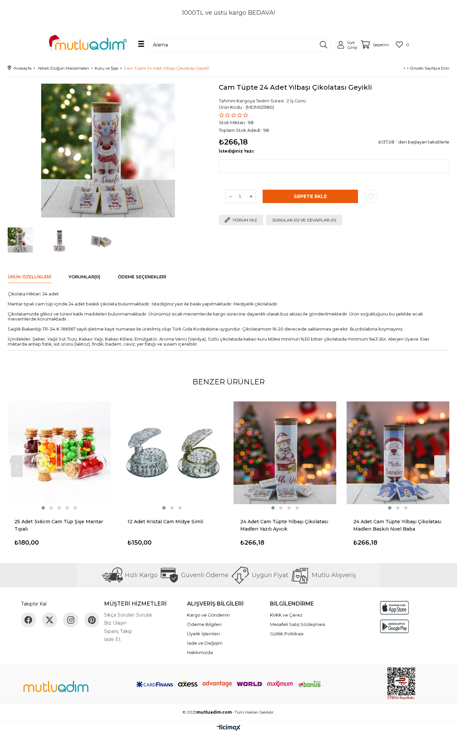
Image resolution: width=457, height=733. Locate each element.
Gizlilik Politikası (286, 633)
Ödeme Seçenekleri (142, 276)
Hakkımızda (200, 652)
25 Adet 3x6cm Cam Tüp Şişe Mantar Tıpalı (58, 525)
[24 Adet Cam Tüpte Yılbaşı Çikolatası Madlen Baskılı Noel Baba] (398, 453)
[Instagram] (70, 620)
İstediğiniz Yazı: (236, 151)
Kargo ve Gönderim (208, 615)
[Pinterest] (91, 620)
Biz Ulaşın (115, 623)
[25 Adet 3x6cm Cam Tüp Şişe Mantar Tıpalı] (59, 453)
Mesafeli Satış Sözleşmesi (297, 624)
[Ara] (323, 45)
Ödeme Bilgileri (204, 624)
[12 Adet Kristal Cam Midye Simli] (172, 453)
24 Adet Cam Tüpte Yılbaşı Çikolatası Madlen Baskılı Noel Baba (397, 525)
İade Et (112, 639)
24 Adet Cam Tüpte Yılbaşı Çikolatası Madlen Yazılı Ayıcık (284, 525)
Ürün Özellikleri (29, 276)
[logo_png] (55, 687)
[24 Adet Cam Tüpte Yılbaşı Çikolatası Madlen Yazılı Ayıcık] (285, 453)
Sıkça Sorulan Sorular (128, 615)
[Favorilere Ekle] (371, 196)
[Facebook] (28, 620)
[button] (43, 508)
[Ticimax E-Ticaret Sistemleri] (229, 728)
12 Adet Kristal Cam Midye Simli (165, 522)
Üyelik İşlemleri (203, 633)
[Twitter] (49, 620)
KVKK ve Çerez (286, 615)
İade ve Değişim (204, 643)
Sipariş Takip (118, 631)
